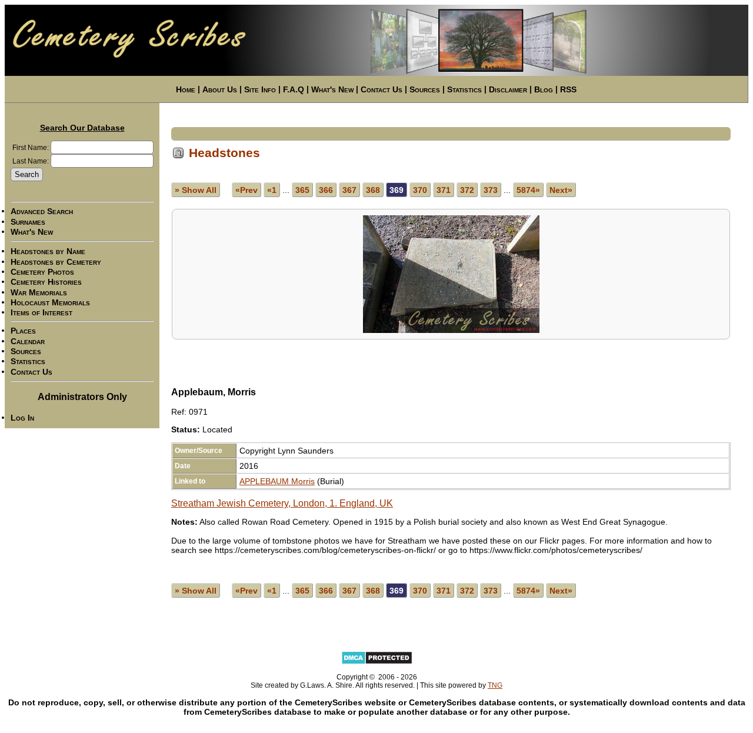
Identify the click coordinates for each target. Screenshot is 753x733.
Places (23, 331)
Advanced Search (42, 211)
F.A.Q (293, 89)
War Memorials (39, 292)
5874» (528, 190)
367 (349, 190)
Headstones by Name (48, 251)
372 (467, 190)
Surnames (28, 221)
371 (444, 190)
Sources (424, 89)
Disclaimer (508, 89)
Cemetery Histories (46, 282)
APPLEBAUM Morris (277, 481)
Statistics (464, 89)
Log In (22, 417)
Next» (560, 190)
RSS (568, 89)
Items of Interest (41, 312)
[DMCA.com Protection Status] (376, 662)
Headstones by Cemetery (56, 261)
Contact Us (381, 89)
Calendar (28, 341)
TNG (495, 685)
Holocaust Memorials (50, 302)
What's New (332, 89)
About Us (219, 89)
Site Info (260, 89)
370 (420, 190)
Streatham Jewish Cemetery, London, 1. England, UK (282, 503)
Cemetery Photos (42, 271)
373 (491, 190)
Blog (543, 89)
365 (302, 190)
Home (185, 89)
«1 (271, 190)
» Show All (195, 190)
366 (326, 190)
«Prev (246, 190)
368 (373, 190)
